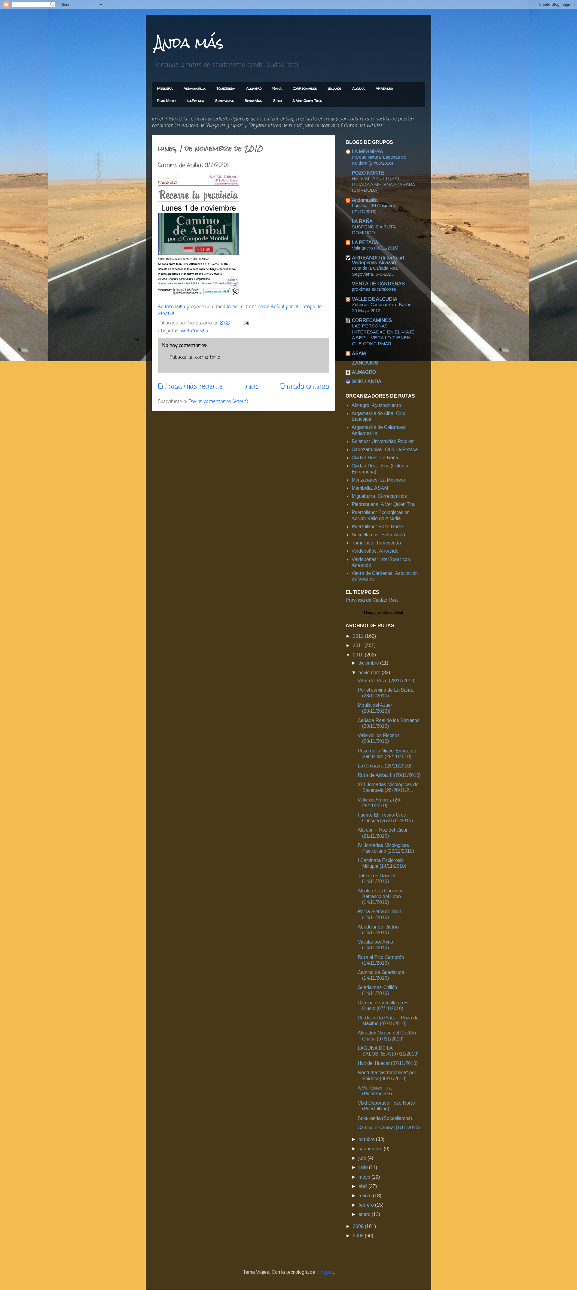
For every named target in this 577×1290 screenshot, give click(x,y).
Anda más (189, 42)
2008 (359, 1235)
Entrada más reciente (190, 387)
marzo (366, 1195)
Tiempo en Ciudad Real (383, 612)
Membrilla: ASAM (370, 488)
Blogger (324, 1272)
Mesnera (165, 88)
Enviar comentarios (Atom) (218, 401)
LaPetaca (195, 100)
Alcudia (358, 88)
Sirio (277, 100)
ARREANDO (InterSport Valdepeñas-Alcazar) (378, 260)
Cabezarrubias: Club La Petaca (385, 449)
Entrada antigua (304, 387)
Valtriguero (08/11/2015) (375, 247)
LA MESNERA (367, 151)
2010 (359, 654)
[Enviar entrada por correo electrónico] (246, 323)
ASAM (359, 353)
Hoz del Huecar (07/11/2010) (388, 1063)
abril (363, 1186)
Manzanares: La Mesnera (378, 479)
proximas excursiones (374, 289)
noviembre (370, 672)
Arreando (384, 88)
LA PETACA (365, 242)
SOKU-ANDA (366, 381)
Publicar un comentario (195, 357)
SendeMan (253, 100)
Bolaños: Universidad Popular (383, 441)
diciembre (369, 662)
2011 (359, 645)
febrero (367, 1205)
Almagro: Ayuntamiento (376, 405)
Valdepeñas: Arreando (375, 551)
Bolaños (334, 88)
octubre (367, 1139)
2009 (359, 1226)
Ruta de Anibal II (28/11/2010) (389, 775)
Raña (277, 88)
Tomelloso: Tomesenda (376, 542)
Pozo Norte (166, 100)
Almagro (253, 88)
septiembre (371, 1148)
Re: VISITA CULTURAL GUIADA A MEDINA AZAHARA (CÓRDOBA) (383, 184)
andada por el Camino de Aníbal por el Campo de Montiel (240, 310)
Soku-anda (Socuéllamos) (385, 1118)
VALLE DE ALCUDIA (374, 299)
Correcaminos (305, 88)
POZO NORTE (368, 172)
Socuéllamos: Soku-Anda (378, 534)
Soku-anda (224, 100)
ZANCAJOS (365, 362)
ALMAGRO (364, 372)
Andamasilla (195, 88)
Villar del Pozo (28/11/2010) (387, 680)
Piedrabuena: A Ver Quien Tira (383, 504)
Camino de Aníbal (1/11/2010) (389, 1127)
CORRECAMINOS (372, 320)
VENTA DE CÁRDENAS (378, 283)
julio (363, 1158)
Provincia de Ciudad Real (372, 600)
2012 (359, 636)
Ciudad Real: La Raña (375, 457)
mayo (365, 1177)
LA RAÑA (362, 221)
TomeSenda (225, 88)
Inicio (251, 387)
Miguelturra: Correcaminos (379, 496)
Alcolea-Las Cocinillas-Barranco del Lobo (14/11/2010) (381, 896)
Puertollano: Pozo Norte (377, 526)
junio (364, 1167)
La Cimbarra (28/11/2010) (384, 765)
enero (365, 1214)
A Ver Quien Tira (307, 100)
